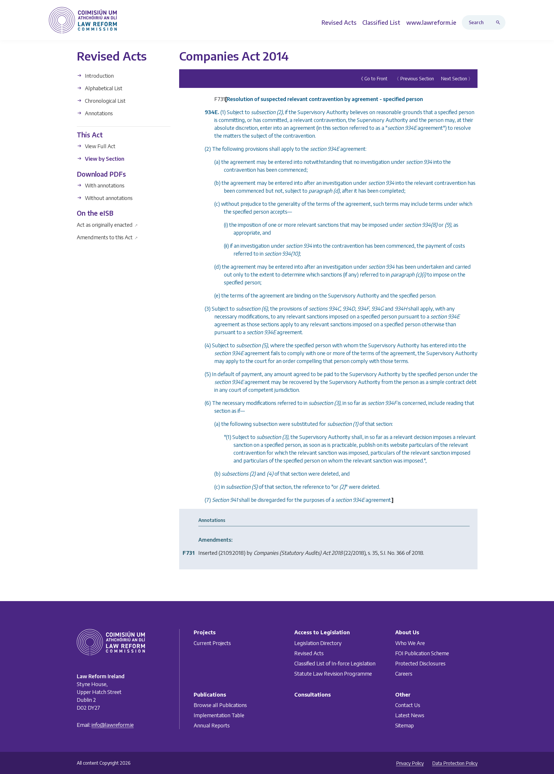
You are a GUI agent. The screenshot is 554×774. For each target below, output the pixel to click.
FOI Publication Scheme (422, 653)
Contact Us (407, 705)
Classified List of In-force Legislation (334, 663)
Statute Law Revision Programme (333, 673)
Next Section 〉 (457, 79)
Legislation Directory (318, 643)
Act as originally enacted (107, 224)
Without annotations (108, 197)
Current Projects (212, 643)
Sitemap (404, 725)
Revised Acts (309, 653)
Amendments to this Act (107, 236)
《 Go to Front (373, 79)
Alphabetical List (103, 88)
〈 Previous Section (414, 79)
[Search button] (499, 22)
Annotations (98, 113)
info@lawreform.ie (113, 724)
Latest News (409, 715)
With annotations (104, 185)
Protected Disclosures (420, 663)
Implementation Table (219, 715)
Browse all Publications (220, 705)
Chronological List (105, 100)
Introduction (99, 75)
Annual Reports (212, 725)
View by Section (104, 158)
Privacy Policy (410, 763)
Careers (403, 673)
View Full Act (99, 146)
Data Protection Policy (455, 763)
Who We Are (410, 643)
